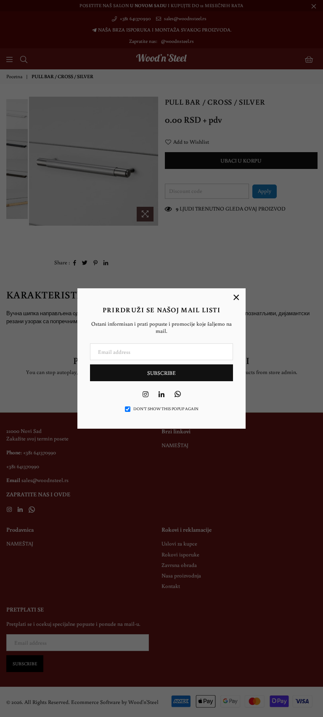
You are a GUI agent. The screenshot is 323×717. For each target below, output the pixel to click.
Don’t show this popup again (166, 408)
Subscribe (161, 373)
